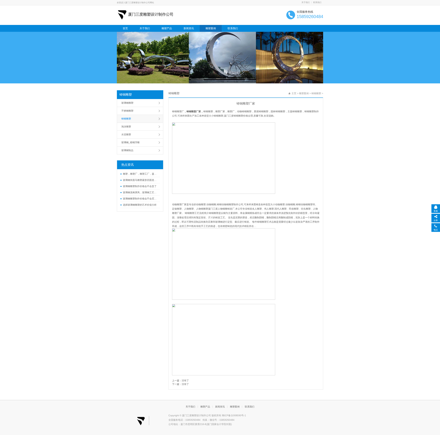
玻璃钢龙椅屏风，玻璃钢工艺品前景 (140, 192)
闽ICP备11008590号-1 (234, 415)
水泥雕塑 (126, 134)
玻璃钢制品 (127, 150)
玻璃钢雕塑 (127, 102)
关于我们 (305, 2)
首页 (125, 28)
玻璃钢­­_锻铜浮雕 (130, 142)
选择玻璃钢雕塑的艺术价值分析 (140, 204)
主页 (294, 93)
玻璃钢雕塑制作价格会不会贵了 (140, 186)
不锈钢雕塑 (127, 110)
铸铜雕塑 (125, 94)
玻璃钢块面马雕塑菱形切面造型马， (140, 180)
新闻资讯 (189, 28)
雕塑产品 (167, 28)
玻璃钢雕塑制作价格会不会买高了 (140, 198)
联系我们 (317, 2)
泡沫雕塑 (126, 126)
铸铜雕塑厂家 (193, 111)
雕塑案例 (211, 28)
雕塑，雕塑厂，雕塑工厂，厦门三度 (140, 173)
